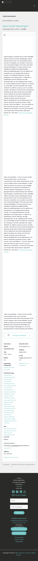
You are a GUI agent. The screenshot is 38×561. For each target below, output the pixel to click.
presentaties (7, 408)
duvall (10, 387)
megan (6, 396)
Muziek (6, 367)
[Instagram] (17, 491)
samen (13, 408)
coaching (11, 383)
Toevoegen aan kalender (19, 335)
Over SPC (19, 488)
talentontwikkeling (9, 416)
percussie (10, 402)
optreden (10, 400)
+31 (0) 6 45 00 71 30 (19, 523)
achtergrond (7, 375)
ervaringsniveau (8, 389)
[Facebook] (13, 491)
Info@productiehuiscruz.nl (19, 520)
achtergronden (8, 377)
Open (5, 400)
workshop (6, 423)
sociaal (11, 412)
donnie (6, 387)
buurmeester (7, 381)
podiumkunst (7, 404)
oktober (12, 398)
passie (5, 402)
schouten (6, 412)
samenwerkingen (9, 410)
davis (5, 385)
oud (14, 400)
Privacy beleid (19, 537)
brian (10, 379)
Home (19, 478)
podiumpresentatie (9, 406)
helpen (6, 392)
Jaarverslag (19, 541)
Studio (5, 414)
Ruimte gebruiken (19, 480)
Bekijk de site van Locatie (11, 457)
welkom (14, 421)
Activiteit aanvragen (19, 482)
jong (9, 392)
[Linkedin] (21, 491)
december (10, 385)
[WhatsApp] (24, 491)
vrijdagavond (7, 421)
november (7, 398)
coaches (6, 383)
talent (9, 414)
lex (10, 394)
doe (15, 385)
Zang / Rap (7, 369)
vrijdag (13, 418)
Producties (19, 484)
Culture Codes (19, 539)
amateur (6, 379)
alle (14, 377)
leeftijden (6, 394)
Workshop (11, 367)
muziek (10, 396)
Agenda (19, 486)
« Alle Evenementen (9, 16)
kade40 (13, 392)
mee (13, 394)
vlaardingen (7, 418)
